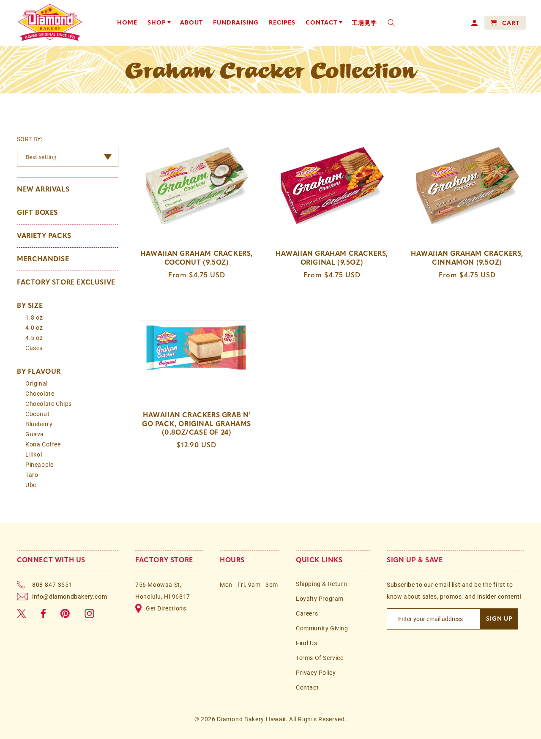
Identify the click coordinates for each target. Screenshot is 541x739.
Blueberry (38, 424)
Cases (34, 348)
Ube (30, 485)
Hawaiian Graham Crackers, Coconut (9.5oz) (196, 257)
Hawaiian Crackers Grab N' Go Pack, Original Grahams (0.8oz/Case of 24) (196, 424)
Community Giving (322, 628)
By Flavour (39, 371)
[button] (158, 23)
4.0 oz (34, 327)
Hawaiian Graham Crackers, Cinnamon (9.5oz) (467, 257)
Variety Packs (44, 236)
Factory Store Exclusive (66, 282)
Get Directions (166, 608)
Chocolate (39, 393)
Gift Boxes (37, 212)
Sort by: (29, 139)
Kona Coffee (43, 444)
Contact (307, 687)
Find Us (306, 643)
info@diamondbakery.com (69, 596)
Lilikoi (33, 454)
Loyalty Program (320, 598)
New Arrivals (43, 189)
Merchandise (43, 259)
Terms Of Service (320, 657)
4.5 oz (34, 337)
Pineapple (39, 464)
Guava (34, 434)
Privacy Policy (316, 672)
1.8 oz (34, 317)
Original (36, 383)
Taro (31, 474)
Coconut (37, 414)
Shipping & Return (321, 583)
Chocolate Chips (48, 403)
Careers (307, 613)
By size (30, 305)
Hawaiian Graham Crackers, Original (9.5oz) (332, 257)
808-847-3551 (52, 584)
